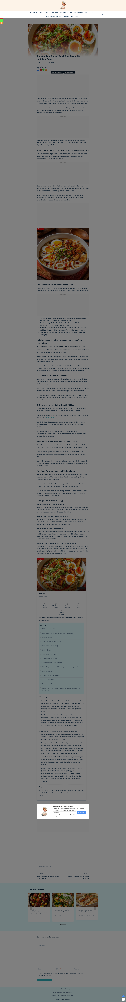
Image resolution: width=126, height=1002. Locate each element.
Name (40, 969)
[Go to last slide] (31, 908)
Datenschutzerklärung (63, 989)
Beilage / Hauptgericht (44, 53)
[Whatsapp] (43, 70)
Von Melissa (40, 62)
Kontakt (66, 16)
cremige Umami (50, 417)
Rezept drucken (70, 72)
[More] (46, 70)
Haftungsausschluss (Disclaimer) (63, 992)
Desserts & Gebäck (37, 12)
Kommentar (42, 945)
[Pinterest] (102, 14)
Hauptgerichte (52, 12)
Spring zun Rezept (57, 72)
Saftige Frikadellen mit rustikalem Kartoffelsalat (78, 875)
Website (76, 969)
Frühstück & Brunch (85, 12)
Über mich (74, 16)
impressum (55, 995)
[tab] (60, 924)
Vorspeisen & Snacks (68, 12)
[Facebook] (38, 70)
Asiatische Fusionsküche (44, 866)
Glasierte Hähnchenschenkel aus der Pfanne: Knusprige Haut (39, 912)
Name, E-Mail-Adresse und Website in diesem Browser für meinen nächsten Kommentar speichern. (61, 974)
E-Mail (58, 969)
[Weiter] (95, 908)
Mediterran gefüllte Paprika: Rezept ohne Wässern (48, 875)
